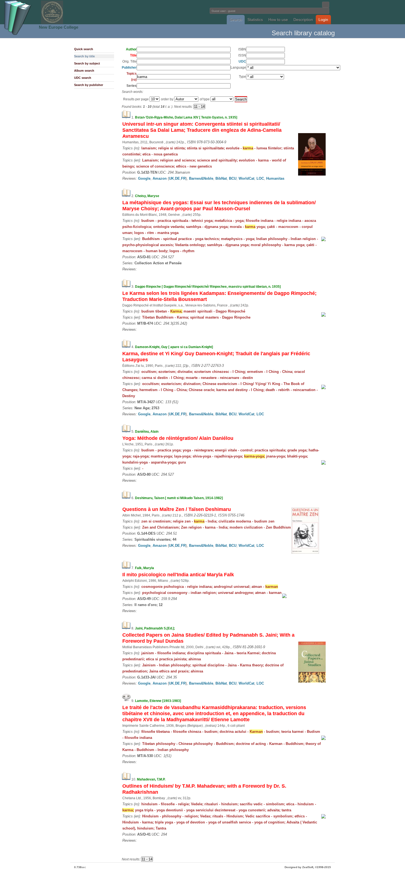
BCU (232, 178)
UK (171, 178)
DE (177, 178)
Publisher (129, 67)
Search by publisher (88, 85)
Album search (84, 70)
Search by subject (87, 63)
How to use (278, 19)
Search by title (84, 56)
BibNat (221, 178)
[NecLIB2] (52, 23)
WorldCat (246, 178)
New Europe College (58, 27)
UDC (242, 61)
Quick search (83, 49)
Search (235, 19)
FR (183, 178)
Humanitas (275, 178)
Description (303, 19)
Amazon (160, 178)
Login (323, 19)
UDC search (82, 77)
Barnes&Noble (201, 178)
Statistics (255, 19)
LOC (260, 178)
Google (144, 178)
